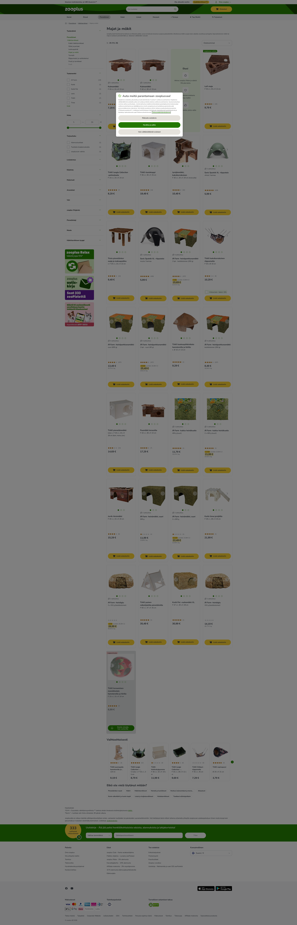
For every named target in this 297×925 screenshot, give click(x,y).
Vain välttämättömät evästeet (149, 132)
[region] (149, 115)
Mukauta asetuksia (149, 118)
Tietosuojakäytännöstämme (161, 112)
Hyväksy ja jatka (149, 125)
